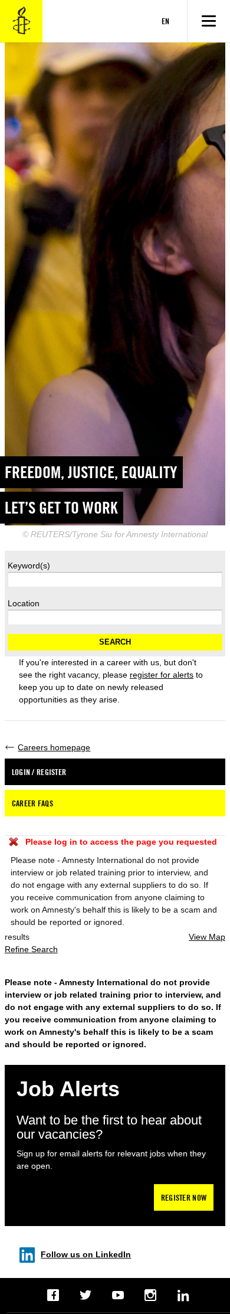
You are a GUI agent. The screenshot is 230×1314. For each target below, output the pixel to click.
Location (24, 603)
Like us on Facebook (53, 1295)
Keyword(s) (29, 565)
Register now (183, 1197)
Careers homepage (54, 747)
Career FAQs (32, 803)
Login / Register (39, 772)
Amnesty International (21, 21)
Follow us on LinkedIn (86, 1254)
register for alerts (161, 674)
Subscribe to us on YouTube (118, 1295)
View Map (207, 937)
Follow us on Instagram (150, 1295)
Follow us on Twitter (86, 1295)
